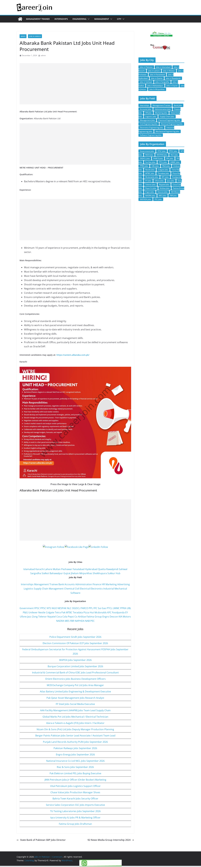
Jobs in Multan (169, 70)
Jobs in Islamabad (163, 67)
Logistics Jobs (150, 116)
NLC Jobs (174, 155)
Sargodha (35, 573)
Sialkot (45, 573)
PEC (92, 620)
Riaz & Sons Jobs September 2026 (75, 767)
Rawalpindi (112, 569)
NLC (69, 608)
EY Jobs (148, 180)
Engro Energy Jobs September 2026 (75, 754)
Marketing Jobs (161, 113)
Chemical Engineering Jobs (169, 120)
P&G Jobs (166, 166)
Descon (114, 616)
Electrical (85, 588)
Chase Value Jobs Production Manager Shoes (75, 792)
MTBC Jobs (149, 173)
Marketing (111, 584)
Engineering (79, 19)
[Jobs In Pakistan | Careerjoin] (20, 19)
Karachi (39, 569)
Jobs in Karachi (35, 36)
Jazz (29, 616)
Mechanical (120, 588)
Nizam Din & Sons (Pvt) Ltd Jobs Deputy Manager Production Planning (75, 729)
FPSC (37, 608)
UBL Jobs (155, 166)
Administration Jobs (163, 109)
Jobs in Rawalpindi (173, 78)
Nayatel (51, 616)
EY (126, 612)
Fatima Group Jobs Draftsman (75, 823)
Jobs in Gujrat (172, 85)
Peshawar (66, 569)
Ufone (23, 616)
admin (43, 55)
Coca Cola (61, 616)
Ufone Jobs (159, 180)
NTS (49, 608)
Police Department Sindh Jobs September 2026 (75, 637)
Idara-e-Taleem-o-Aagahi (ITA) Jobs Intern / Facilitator (75, 723)
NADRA (60, 620)
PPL (91, 608)
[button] (88, 19)
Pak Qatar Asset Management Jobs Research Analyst (75, 697)
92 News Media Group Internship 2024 (109, 840)
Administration (83, 584)
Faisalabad (78, 569)
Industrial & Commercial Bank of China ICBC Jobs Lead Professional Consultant (75, 672)
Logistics (28, 588)
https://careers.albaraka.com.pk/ (73, 354)
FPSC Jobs (162, 151)
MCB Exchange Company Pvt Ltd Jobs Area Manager (75, 685)
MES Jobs (162, 195)
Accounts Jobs (145, 109)
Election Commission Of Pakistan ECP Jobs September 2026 (75, 643)
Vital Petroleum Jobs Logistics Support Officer (75, 786)
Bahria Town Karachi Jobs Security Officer (75, 798)
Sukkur (111, 573)
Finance (97, 584)
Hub (118, 573)
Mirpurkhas (85, 573)
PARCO (84, 608)
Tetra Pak (60, 612)
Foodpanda (118, 612)
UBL (129, 608)
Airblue (82, 616)
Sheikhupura (100, 573)
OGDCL (76, 608)
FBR (72, 620)
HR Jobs (148, 113)
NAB (87, 620)
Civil (77, 588)
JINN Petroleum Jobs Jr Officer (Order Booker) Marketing (75, 779)
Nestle (41, 612)
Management (101, 19)
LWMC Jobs (175, 162)
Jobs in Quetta (156, 78)
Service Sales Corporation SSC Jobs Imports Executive (75, 804)
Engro (105, 616)
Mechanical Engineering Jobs (167, 131)
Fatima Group (94, 616)
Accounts (69, 584)
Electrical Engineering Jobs (172, 124)
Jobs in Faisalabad (157, 74)
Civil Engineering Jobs (148, 124)
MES (67, 620)
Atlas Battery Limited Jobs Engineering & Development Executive (75, 691)
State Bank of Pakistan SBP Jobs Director (43, 840)
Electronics (96, 588)
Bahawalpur (56, 573)
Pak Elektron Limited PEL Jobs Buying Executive (75, 773)
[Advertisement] (75, 83)
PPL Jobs (169, 158)
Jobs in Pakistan (146, 67)
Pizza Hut (88, 612)
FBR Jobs (173, 195)
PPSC (43, 608)
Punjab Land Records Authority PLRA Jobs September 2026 (75, 741)
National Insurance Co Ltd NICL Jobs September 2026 (75, 760)
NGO (54, 608)
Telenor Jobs (150, 184)
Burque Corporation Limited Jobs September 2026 (75, 666)
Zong (35, 616)
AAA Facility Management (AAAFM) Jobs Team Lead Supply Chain (75, 710)
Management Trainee (38, 19)
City (119, 19)
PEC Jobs (158, 199)
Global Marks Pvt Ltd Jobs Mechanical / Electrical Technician (75, 716)
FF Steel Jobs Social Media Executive (75, 704)
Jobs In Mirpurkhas (157, 89)
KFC (109, 612)
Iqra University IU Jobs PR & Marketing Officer (75, 817)
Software (75, 592)
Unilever (33, 612)
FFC (95, 608)
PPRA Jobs (144, 166)
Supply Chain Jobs (167, 116)
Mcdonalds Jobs (151, 177)
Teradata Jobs (163, 173)
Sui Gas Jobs (150, 162)
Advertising (123, 584)
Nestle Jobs (150, 169)
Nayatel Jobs (164, 184)
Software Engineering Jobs (150, 135)
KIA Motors (125, 616)
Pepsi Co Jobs (150, 188)
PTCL (109, 608)
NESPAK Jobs (162, 155)
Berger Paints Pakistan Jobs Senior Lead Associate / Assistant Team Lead (75, 735)
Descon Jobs (163, 192)
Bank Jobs (178, 105)
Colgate (50, 612)
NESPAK (62, 608)
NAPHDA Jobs (145, 199)
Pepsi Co (72, 616)
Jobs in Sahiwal (146, 82)
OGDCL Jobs (145, 158)
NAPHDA (79, 620)
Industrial (108, 588)
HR (103, 584)
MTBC (69, 612)
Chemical (69, 588)
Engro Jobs (149, 192)
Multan (57, 569)
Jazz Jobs (170, 180)
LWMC (116, 608)
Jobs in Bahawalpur (155, 85)
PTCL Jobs (163, 162)
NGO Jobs (149, 155)
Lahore (48, 569)
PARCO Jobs (158, 158)
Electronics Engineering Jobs (151, 127)
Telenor (42, 616)
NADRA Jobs (150, 195)
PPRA (123, 608)
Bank (61, 584)
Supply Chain (41, 588)
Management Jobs (147, 120)
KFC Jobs (165, 177)
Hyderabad (91, 569)
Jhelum (75, 573)
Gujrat (66, 573)
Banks (23, 36)
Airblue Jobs (165, 188)
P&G (25, 612)
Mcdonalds (100, 612)
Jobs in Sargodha (162, 82)
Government (27, 608)
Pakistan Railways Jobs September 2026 (75, 748)
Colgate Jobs (163, 169)
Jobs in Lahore (154, 70)
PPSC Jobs (173, 151)
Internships (61, 19)
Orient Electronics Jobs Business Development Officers (75, 678)
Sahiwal (123, 569)
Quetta (102, 569)
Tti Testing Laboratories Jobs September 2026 (75, 811)
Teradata (78, 612)
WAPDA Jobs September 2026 (75, 660)
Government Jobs (147, 151)
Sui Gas (102, 608)
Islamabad (29, 569)
